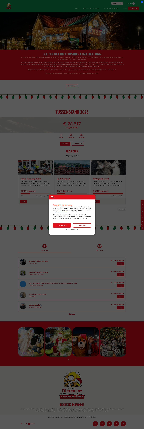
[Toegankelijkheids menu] (142, 2)
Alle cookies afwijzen (72, 229)
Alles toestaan (62, 225)
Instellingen (82, 225)
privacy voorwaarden (60, 211)
